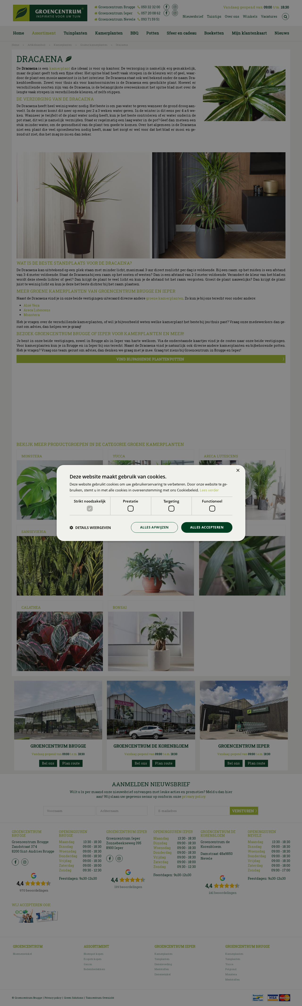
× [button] (237, 470)
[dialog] (151, 503)
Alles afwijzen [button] (154, 527)
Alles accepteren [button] (206, 527)
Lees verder (209, 490)
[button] (90, 527)
